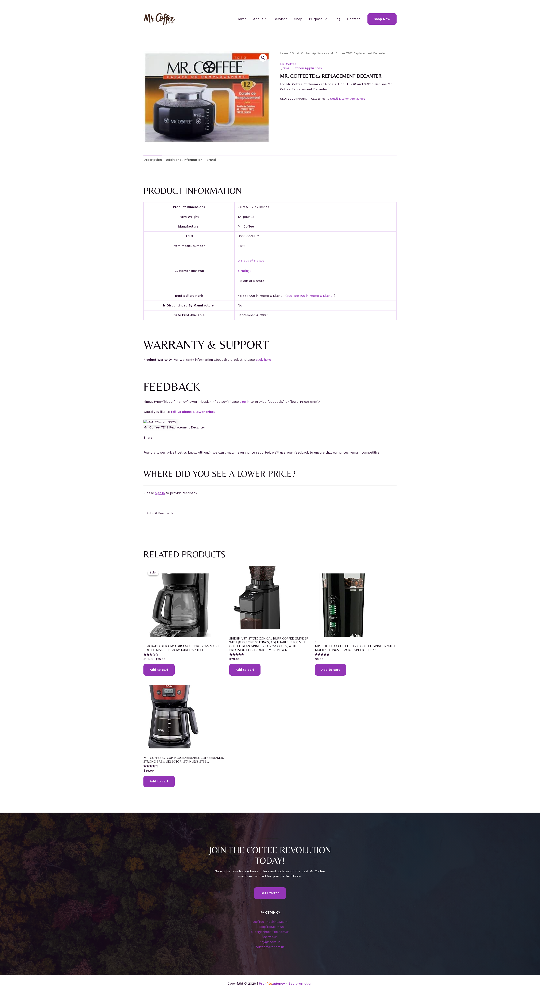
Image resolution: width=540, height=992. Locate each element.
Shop (298, 19)
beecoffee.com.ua (270, 927)
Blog (336, 19)
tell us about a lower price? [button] (193, 412)
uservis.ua (270, 937)
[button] (265, 19)
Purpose (316, 19)
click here (263, 360)
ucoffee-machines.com (270, 922)
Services (280, 19)
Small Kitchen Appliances (309, 53)
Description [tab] (152, 160)
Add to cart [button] (159, 670)
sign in (245, 402)
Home (241, 19)
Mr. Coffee (288, 64)
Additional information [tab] (184, 160)
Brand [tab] (211, 160)
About (258, 19)
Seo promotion (300, 983)
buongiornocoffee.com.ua (270, 932)
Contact (353, 19)
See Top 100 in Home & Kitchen (310, 296)
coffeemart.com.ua (270, 947)
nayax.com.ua (270, 942)
